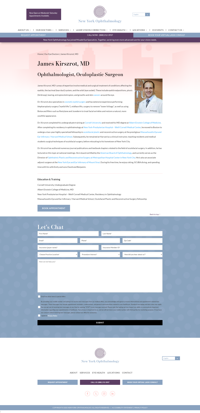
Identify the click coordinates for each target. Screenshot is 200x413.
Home (40, 54)
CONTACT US (175, 30)
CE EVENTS (158, 30)
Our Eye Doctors (51, 54)
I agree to (49, 316)
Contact (127, 372)
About (73, 372)
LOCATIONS (139, 30)
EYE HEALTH (119, 30)
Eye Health (98, 372)
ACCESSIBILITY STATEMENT (122, 408)
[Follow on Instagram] (104, 393)
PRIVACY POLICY (140, 408)
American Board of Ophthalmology (116, 153)
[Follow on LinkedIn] (112, 393)
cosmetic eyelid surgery (75, 101)
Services (85, 372)
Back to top (154, 214)
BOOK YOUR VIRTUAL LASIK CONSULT (166, 35)
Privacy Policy (52, 316)
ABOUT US (23, 30)
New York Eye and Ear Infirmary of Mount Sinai (79, 162)
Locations (113, 372)
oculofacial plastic (91, 132)
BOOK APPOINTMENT (53, 208)
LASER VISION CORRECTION (91, 30)
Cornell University (93, 122)
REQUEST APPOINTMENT (33, 35)
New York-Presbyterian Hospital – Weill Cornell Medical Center (112, 127)
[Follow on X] (95, 393)
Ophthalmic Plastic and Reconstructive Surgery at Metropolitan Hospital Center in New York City (91, 157)
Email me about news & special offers (53, 296)
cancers (97, 95)
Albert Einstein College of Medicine (145, 122)
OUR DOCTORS (43, 30)
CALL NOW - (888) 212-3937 (100, 35)
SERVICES (64, 30)
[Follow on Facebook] (87, 393)
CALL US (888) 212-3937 (100, 382)
